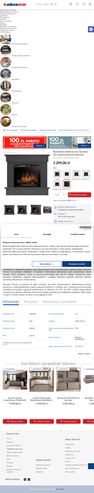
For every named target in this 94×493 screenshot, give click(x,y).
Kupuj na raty (70, 458)
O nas (9, 439)
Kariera (67, 461)
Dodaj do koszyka (79, 195)
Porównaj (11, 153)
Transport (10, 442)
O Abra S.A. (69, 455)
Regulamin (39, 472)
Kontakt (9, 466)
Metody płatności (13, 456)
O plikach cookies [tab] (77, 234)
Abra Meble (60, 489)
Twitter (29, 479)
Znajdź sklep (69, 444)
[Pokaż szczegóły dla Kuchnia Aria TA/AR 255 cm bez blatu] (68, 379)
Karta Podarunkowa (72, 468)
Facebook (25, 479)
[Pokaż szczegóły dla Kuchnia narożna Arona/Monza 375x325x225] (15, 379)
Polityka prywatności (43, 465)
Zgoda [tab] (16, 234)
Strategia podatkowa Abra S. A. (76, 465)
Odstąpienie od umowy (15, 449)
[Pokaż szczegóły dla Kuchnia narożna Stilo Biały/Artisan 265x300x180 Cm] (41, 379)
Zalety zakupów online (14, 452)
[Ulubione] (83, 4)
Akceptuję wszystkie (77, 264)
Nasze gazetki (70, 472)
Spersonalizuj (45, 264)
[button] (91, 29)
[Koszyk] (90, 4)
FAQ (8, 459)
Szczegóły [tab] (47, 234)
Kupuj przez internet (14, 445)
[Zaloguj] (77, 4)
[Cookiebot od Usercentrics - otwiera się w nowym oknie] (81, 227)
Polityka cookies (41, 468)
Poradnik (10, 463)
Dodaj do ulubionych (49, 152)
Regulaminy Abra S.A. (72, 451)
